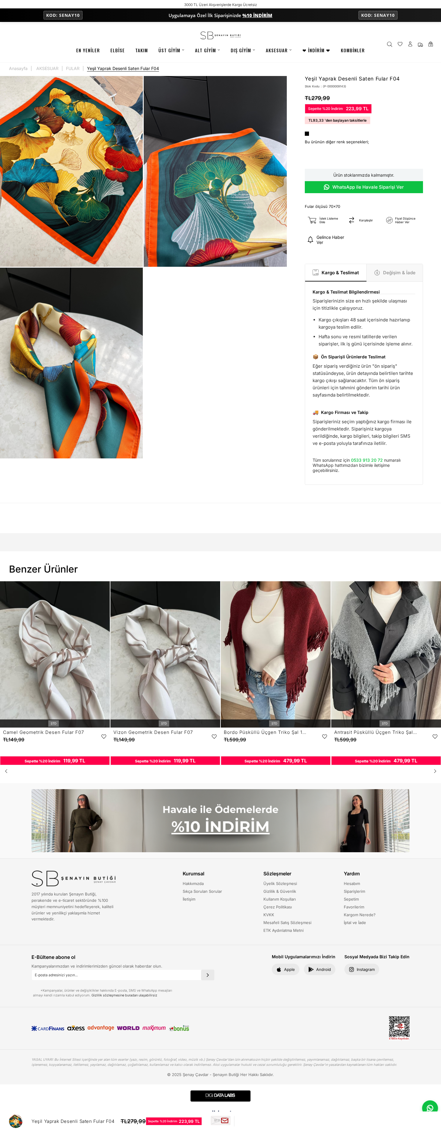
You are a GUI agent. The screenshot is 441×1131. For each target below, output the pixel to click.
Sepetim (351, 899)
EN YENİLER (88, 50)
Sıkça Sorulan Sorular (202, 891)
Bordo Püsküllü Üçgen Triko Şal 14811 (265, 732)
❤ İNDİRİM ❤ (316, 50)
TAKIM (141, 50)
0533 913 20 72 (367, 460)
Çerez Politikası (277, 906)
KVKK (268, 914)
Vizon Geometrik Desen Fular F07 (153, 732)
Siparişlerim (354, 891)
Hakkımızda (193, 883)
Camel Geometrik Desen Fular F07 (43, 732)
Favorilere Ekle (104, 737)
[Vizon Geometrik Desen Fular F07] (165, 654)
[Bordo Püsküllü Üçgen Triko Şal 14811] (276, 654)
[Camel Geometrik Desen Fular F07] (55, 654)
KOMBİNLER (353, 50)
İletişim (189, 899)
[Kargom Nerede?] (420, 44)
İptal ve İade (355, 922)
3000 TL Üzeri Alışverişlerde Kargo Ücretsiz (220, 4)
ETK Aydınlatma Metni (283, 930)
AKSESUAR (277, 50)
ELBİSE (117, 50)
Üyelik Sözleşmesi (280, 883)
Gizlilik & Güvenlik (279, 891)
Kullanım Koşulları (279, 899)
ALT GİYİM (205, 50)
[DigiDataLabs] (220, 1096)
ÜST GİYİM (169, 50)
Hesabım (352, 883)
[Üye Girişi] (410, 44)
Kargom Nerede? (360, 914)
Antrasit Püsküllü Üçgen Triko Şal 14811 (375, 732)
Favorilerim (354, 906)
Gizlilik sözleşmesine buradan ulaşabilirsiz (124, 995)
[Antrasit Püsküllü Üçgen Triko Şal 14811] (386, 654)
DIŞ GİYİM (241, 50)
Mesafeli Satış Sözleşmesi (287, 922)
